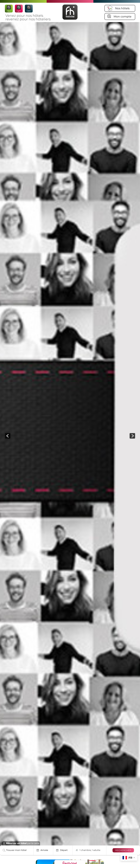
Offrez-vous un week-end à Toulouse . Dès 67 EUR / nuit (59, 831)
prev (8, 436)
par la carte (22, 843)
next (132, 436)
